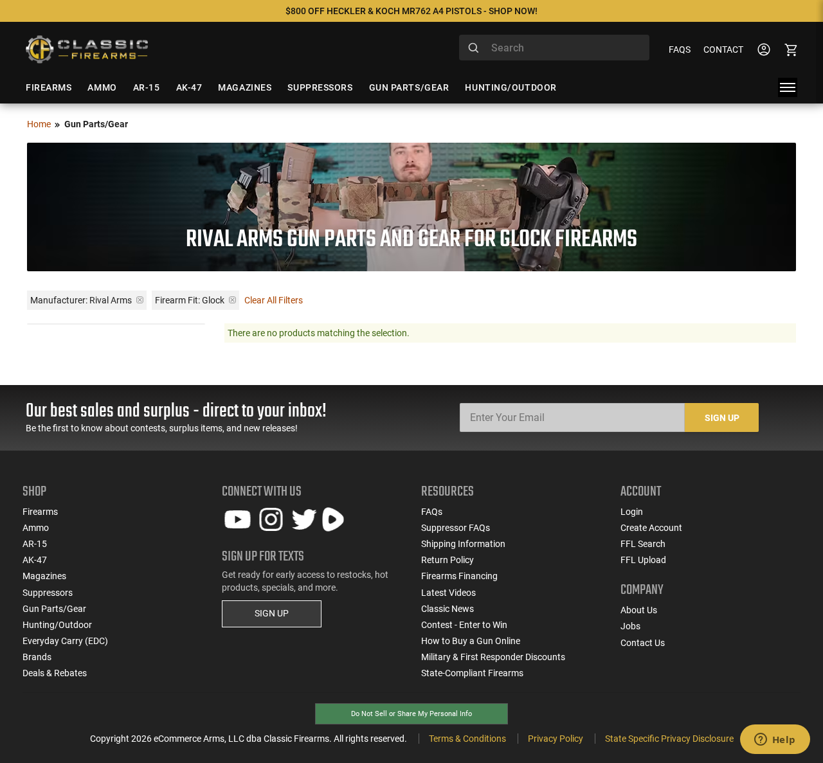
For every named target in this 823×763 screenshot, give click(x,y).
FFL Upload (643, 560)
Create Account (651, 528)
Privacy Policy (555, 738)
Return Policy (447, 560)
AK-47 (35, 560)
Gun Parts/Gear (54, 609)
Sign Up (722, 418)
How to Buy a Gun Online (470, 641)
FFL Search (642, 544)
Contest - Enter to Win (464, 625)
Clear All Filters (273, 300)
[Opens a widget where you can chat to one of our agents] (774, 740)
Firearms (40, 512)
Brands (37, 657)
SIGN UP (272, 613)
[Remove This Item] (139, 299)
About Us (638, 610)
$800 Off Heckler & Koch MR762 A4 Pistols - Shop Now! (411, 11)
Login (631, 512)
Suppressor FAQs (455, 528)
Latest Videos (448, 593)
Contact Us (642, 643)
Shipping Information (463, 544)
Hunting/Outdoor (57, 625)
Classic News (447, 609)
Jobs (630, 626)
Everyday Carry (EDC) (65, 641)
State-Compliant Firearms (472, 673)
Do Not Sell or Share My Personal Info (411, 714)
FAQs (680, 49)
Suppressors (48, 593)
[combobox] (554, 47)
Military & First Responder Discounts (493, 657)
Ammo (36, 528)
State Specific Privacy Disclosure (669, 738)
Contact (723, 49)
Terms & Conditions (467, 738)
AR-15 (35, 544)
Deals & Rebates (55, 673)
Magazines (44, 576)
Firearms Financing (459, 576)
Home (39, 124)
